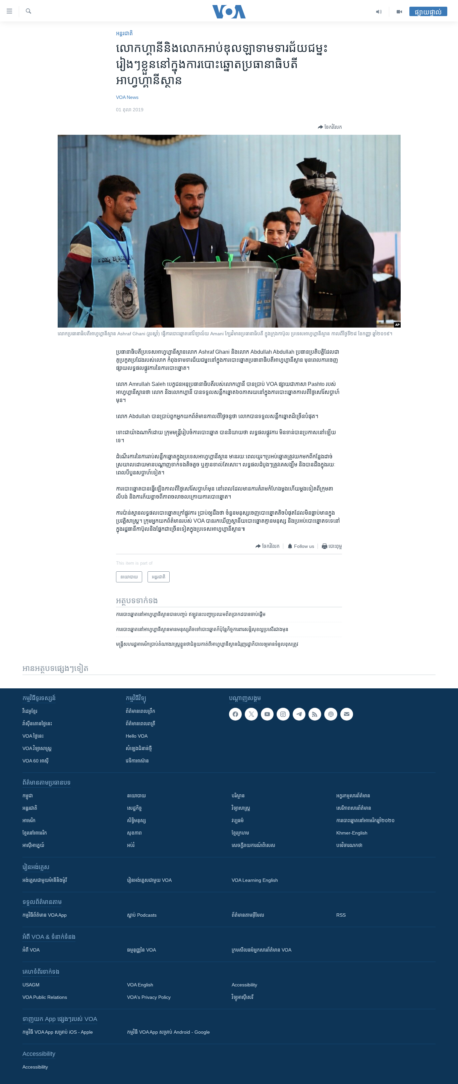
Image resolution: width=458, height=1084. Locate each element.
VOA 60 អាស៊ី (35, 760)
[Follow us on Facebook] (235, 714)
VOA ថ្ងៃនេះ (33, 736)
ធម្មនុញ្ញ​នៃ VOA (141, 950)
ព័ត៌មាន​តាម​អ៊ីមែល (248, 915)
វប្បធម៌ (238, 820)
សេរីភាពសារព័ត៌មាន (353, 808)
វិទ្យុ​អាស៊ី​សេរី (242, 997)
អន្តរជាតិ (124, 33)
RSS (341, 915)
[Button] (330, 127)
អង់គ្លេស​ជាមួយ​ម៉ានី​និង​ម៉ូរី (44, 880)
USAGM (31, 984)
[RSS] (314, 714)
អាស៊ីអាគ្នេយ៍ (33, 845)
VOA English (140, 984)
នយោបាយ (136, 795)
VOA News (127, 97)
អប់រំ (130, 845)
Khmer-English (351, 833)
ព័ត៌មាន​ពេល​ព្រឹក (140, 711)
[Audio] (379, 12)
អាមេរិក (29, 820)
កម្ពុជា (27, 795)
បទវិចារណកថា (349, 845)
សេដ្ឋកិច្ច (134, 808)
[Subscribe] (346, 714)
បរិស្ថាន (238, 795)
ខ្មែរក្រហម (240, 833)
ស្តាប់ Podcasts (142, 915)
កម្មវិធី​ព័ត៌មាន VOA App (44, 915)
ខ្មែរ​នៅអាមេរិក (34, 833)
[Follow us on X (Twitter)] (251, 714)
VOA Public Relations (44, 997)
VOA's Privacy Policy (149, 997)
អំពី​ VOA (31, 950)
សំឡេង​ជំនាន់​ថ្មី (139, 748)
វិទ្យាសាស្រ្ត (241, 808)
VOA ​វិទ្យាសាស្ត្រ (37, 748)
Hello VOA (137, 736)
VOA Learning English (255, 880)
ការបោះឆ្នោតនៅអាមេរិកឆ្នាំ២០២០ (365, 820)
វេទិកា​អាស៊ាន (137, 760)
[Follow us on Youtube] (267, 714)
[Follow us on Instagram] (283, 714)
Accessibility (244, 984)
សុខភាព (134, 833)
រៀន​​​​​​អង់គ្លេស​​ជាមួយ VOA (149, 880)
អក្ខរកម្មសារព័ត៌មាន (353, 795)
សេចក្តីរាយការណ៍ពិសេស (253, 845)
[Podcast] (330, 714)
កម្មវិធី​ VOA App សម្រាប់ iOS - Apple (57, 1032)
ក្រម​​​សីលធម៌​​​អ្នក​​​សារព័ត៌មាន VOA (261, 950)
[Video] (399, 12)
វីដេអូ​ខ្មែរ (29, 711)
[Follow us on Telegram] (299, 714)
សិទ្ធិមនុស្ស (136, 820)
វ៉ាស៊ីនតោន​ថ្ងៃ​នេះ (37, 723)
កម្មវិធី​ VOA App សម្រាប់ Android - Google (168, 1032)
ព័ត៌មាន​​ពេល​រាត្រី (140, 723)
